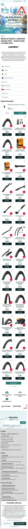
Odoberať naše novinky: (13, 419)
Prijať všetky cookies (20, 523)
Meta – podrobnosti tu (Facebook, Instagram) (15, 514)
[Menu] (25, 4)
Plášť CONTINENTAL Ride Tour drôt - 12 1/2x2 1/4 (7, 351)
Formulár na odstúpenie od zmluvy (9, 500)
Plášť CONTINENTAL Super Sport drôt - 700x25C (20, 260)
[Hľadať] (19, 4)
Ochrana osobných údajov (7, 492)
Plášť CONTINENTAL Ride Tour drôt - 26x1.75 (20, 351)
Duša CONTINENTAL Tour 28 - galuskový (7, 173)
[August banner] (13, 20)
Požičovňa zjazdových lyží (7, 463)
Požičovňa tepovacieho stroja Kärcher (10, 471)
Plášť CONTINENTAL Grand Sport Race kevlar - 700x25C (7, 151)
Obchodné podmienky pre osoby (8, 485)
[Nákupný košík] (22, 4)
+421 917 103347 (9, 439)
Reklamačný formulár (6, 496)
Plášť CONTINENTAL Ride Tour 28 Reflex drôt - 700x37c (7, 328)
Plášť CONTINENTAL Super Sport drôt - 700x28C (20, 283)
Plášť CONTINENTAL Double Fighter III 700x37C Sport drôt (20, 306)
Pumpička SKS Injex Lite (7, 215)
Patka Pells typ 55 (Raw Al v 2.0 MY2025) (16, 104)
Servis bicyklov (5, 455)
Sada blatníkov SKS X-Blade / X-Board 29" (7, 260)
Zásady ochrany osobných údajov (14, 520)
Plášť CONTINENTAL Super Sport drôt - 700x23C (7, 283)
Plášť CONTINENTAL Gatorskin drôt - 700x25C (7, 129)
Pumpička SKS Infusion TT (20, 173)
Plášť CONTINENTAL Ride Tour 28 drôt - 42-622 (20, 373)
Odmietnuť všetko (7, 523)
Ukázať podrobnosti (14, 526)
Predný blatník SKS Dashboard (7, 195)
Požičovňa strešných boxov (7, 466)
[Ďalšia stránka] (17, 387)
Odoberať (23, 422)
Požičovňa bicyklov (6, 478)
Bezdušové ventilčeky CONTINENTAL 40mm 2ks (20, 129)
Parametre (21, 113)
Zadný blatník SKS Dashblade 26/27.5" (20, 195)
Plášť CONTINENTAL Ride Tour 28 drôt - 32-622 (7, 373)
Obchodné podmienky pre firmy (8, 488)
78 (15, 386)
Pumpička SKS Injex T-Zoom (20, 216)
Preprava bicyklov (5, 474)
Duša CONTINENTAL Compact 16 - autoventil (20, 150)
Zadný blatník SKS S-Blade (7, 238)
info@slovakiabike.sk (9, 441)
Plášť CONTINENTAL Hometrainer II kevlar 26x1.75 (7, 306)
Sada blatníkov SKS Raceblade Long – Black (20, 238)
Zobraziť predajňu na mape (7, 449)
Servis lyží (4, 460)
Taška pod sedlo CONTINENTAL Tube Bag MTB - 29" (20, 328)
